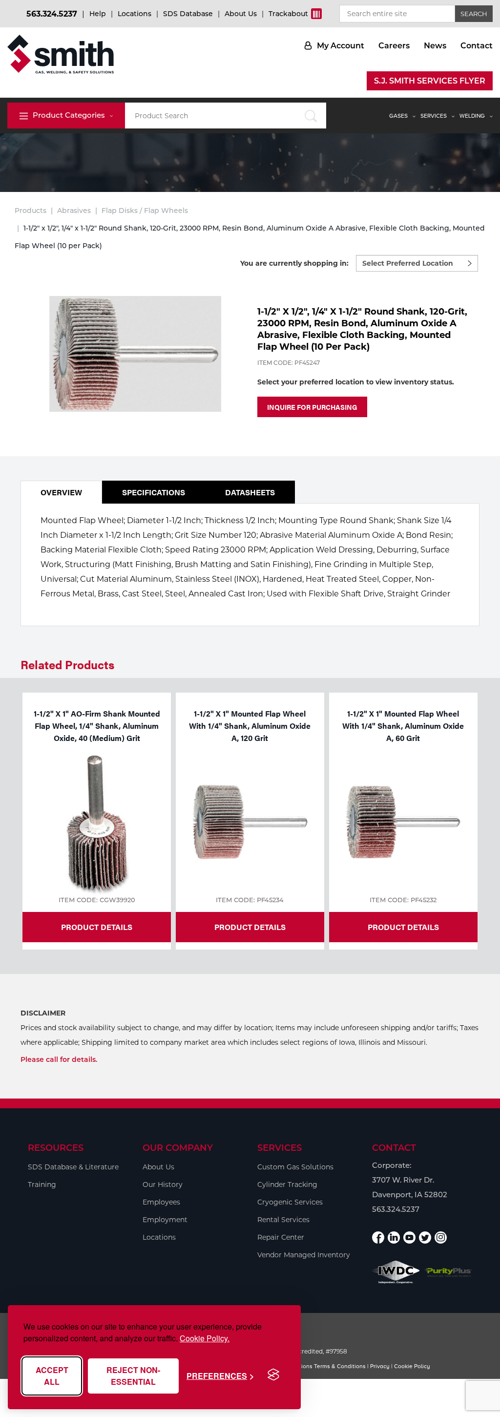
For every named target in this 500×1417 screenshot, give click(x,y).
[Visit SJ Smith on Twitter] (425, 1237)
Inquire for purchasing (312, 407)
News (435, 45)
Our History (163, 1184)
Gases (398, 115)
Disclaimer (43, 1013)
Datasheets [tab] (250, 492)
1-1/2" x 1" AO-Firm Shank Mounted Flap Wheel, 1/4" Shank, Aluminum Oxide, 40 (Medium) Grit (97, 725)
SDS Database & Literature (73, 1167)
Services (433, 115)
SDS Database (188, 13)
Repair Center (280, 1237)
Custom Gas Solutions (295, 1167)
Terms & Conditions (340, 1366)
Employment (165, 1219)
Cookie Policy (412, 1366)
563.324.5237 (51, 14)
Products (30, 210)
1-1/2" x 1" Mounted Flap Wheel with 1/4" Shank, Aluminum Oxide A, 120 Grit (250, 725)
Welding (472, 115)
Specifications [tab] (153, 492)
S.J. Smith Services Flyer (429, 80)
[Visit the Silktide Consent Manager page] (273, 1375)
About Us (241, 13)
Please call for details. (59, 1059)
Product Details (96, 926)
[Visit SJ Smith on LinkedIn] (394, 1237)
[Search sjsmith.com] (311, 115)
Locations (134, 13)
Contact (476, 45)
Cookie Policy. (204, 1338)
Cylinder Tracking (287, 1184)
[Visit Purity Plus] (449, 1272)
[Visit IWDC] (396, 1272)
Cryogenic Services (290, 1202)
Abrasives (74, 210)
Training (42, 1184)
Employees (161, 1202)
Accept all (52, 1375)
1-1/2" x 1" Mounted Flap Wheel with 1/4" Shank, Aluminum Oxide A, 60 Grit (403, 725)
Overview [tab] (61, 492)
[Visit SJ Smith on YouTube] (409, 1237)
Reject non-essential (133, 1375)
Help (97, 13)
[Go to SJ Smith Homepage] (60, 54)
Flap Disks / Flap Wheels (145, 210)
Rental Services (283, 1219)
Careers (394, 45)
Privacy (380, 1366)
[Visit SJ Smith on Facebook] (378, 1237)
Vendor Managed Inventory (303, 1254)
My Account (340, 45)
